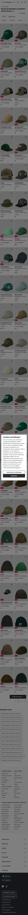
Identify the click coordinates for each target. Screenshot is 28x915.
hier (13, 466)
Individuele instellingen (14, 472)
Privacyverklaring (7, 467)
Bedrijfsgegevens (16, 467)
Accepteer (14, 475)
